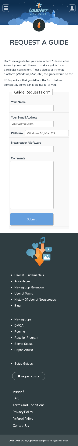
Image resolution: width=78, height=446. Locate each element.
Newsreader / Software (26, 142)
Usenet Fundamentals (29, 275)
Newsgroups (22, 319)
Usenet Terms (23, 293)
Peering (19, 331)
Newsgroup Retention (29, 287)
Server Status (23, 343)
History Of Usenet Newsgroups (35, 299)
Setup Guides (23, 363)
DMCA (18, 325)
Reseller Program (26, 337)
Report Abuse (23, 350)
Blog (17, 305)
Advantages (22, 281)
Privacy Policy (22, 412)
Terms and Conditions (28, 405)
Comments (18, 158)
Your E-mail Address (24, 117)
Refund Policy (22, 418)
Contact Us (20, 425)
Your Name (18, 102)
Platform (17, 133)
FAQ (15, 398)
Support (18, 391)
